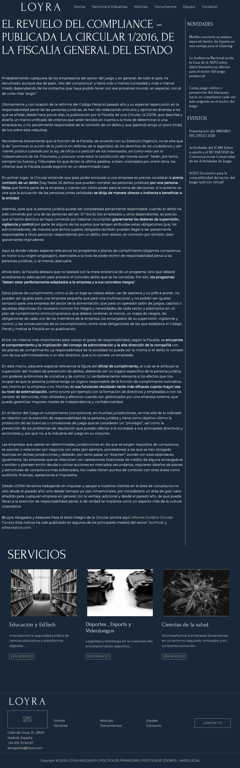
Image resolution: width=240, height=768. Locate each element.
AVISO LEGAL (190, 760)
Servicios (61, 725)
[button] (213, 723)
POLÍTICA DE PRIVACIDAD (120, 760)
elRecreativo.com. (17, 528)
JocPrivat (156, 523)
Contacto (153, 725)
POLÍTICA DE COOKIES (159, 760)
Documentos (111, 725)
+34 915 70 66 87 (20, 743)
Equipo (152, 720)
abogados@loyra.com (25, 748)
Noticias (106, 720)
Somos (59, 720)
